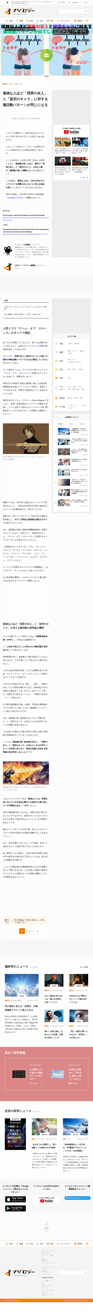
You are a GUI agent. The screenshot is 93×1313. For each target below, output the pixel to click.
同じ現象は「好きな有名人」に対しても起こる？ (23, 314)
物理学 (70, 398)
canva (15, 790)
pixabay (11, 459)
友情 (42, 346)
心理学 (70, 353)
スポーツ (75, 351)
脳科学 (82, 351)
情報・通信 (76, 389)
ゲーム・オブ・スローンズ (16, 373)
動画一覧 (85, 177)
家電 (82, 389)
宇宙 (69, 378)
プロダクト (71, 408)
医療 (69, 351)
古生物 (80, 369)
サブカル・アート (73, 405)
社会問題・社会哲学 (74, 362)
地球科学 (77, 344)
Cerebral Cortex (15, 197)
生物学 (70, 344)
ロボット (81, 387)
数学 (81, 398)
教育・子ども (72, 359)
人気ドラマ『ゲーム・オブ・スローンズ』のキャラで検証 (25, 307)
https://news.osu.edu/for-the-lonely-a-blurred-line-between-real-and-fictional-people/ (26, 219)
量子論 (76, 398)
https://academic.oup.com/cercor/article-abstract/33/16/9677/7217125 (25, 234)
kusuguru (45, 1277)
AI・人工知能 (72, 387)
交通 (69, 389)
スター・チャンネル (15, 570)
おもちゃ (84, 405)
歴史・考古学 (72, 369)
